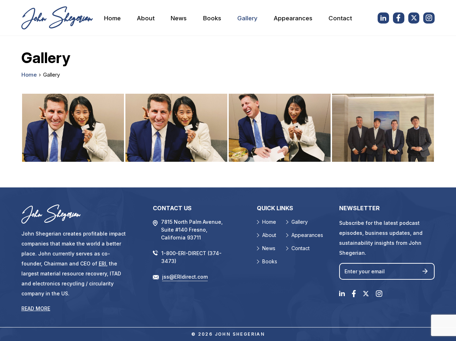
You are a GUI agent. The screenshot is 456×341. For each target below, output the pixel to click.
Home (112, 18)
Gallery (247, 18)
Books (212, 18)
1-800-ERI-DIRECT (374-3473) (191, 257)
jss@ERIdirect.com (185, 277)
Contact (340, 18)
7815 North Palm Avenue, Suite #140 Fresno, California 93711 (192, 230)
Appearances (293, 18)
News (179, 18)
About (146, 18)
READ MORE (35, 308)
